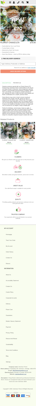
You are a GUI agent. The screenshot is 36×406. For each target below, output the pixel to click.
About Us (8, 274)
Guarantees (9, 315)
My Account (9, 246)
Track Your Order (10, 240)
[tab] (6, 83)
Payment (8, 327)
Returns (8, 263)
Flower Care (9, 309)
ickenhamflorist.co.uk (20, 374)
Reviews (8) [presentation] (17, 83)
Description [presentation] (6, 83)
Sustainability (9, 344)
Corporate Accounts (11, 298)
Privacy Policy (10, 332)
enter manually (32, 67)
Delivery (8, 303)
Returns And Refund (11, 338)
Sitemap (8, 362)
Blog (7, 356)
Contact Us (9, 257)
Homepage (9, 234)
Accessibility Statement (12, 280)
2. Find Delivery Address (10, 58)
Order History (9, 252)
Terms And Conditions (12, 350)
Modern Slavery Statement (13, 321)
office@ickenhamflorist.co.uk (20, 370)
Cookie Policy (9, 292)
